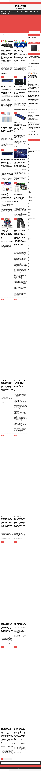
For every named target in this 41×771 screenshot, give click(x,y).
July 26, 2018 (4, 392)
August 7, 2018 (4, 63)
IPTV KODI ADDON (31, 197)
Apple (31, 11)
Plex (28, 232)
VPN (34, 11)
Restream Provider (31, 61)
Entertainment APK (31, 151)
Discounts (29, 238)
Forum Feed (34, 53)
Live (28, 203)
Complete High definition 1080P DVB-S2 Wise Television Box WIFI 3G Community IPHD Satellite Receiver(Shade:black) (20, 383)
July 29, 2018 (17, 169)
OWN (28, 122)
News (22, 11)
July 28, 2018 (4, 201)
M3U (28, 206)
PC (28, 229)
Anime (29, 148)
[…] (6, 73)
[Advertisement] (20, 22)
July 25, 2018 (17, 387)
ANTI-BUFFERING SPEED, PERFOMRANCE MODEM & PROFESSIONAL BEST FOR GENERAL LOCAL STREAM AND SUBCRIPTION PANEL (33, 78)
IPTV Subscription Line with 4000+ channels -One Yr (20, 624)
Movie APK (29, 209)
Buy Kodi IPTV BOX (3, 13)
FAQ (8, 13)
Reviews (26, 11)
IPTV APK (29, 154)
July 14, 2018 (4, 743)
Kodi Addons (30, 192)
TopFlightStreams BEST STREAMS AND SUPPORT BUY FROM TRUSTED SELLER (33, 84)
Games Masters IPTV (31, 131)
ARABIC (29, 162)
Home (2, 11)
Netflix (29, 212)
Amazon (29, 142)
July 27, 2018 (4, 238)
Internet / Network (31, 241)
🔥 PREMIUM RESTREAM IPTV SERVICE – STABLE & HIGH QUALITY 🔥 (33, 72)
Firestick (10, 11)
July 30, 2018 (17, 131)
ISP (28, 223)
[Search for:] (4, 0)
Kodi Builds (30, 200)
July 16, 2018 (17, 627)
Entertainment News (31, 218)
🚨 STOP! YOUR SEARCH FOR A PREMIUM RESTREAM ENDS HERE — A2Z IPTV (33, 105)
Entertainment (31, 195)
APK (5, 11)
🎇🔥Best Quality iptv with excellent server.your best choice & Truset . (33, 68)
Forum (37, 11)
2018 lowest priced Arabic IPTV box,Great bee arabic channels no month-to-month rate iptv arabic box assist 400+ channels (7, 128)
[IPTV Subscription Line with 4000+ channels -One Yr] (20, 581)
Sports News (30, 226)
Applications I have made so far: (33, 124)
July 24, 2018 (4, 528)
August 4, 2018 (17, 63)
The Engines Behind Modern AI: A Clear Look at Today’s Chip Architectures (33, 100)
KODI (17, 11)
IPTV (13, 11)
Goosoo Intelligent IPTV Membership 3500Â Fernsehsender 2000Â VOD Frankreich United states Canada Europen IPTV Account (6, 196)
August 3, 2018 (4, 96)
